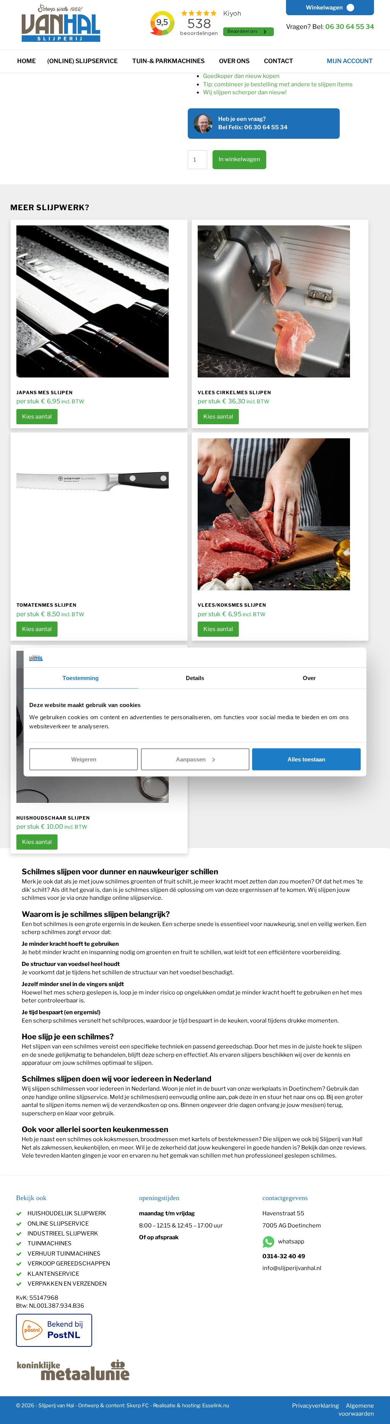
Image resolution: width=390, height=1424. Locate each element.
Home (26, 61)
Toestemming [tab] (80, 678)
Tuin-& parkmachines (168, 61)
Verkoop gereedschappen (68, 1263)
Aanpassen (191, 759)
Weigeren (83, 759)
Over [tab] (309, 678)
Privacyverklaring (315, 1405)
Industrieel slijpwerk (62, 1233)
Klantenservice (53, 1273)
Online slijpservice (58, 1223)
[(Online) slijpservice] (123, 59)
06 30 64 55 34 (349, 26)
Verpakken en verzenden (67, 1283)
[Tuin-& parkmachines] (210, 59)
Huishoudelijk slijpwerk (66, 1213)
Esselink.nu (215, 1405)
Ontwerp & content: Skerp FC (113, 1405)
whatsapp (290, 1241)
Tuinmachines (49, 1243)
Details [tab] (195, 678)
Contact (278, 61)
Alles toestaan (306, 759)
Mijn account (350, 61)
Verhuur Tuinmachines (64, 1253)
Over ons (234, 61)
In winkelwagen (239, 159)
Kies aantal (37, 416)
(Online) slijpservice (82, 61)
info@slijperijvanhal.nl (291, 1268)
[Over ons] (255, 59)
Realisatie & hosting (176, 1405)
